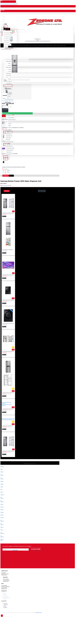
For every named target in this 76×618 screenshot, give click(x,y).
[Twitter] (6, 556)
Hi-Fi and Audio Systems (9, 47)
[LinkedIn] (6, 561)
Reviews (11, 175)
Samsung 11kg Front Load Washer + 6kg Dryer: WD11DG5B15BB (8, 323)
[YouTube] (6, 564)
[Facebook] (6, 553)
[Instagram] (6, 558)
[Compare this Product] (4, 217)
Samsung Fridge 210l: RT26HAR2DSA (7, 249)
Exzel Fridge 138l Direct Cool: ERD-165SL (8, 392)
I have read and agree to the (11, 550)
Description (6, 175)
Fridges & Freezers (38, 38)
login (3, 185)
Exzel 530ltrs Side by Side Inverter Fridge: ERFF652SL (8, 351)
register (6, 185)
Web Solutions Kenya (38, 612)
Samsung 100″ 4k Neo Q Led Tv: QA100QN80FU (8, 274)
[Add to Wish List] (3, 116)
